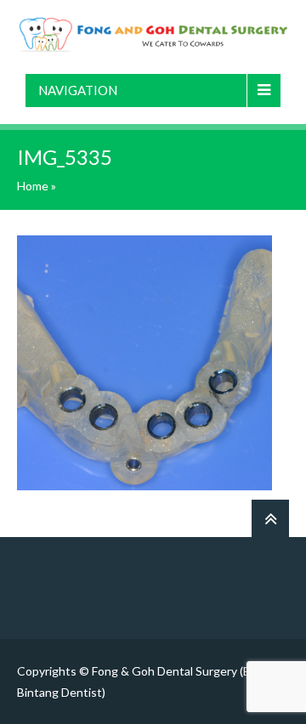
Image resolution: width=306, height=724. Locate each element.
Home (32, 185)
